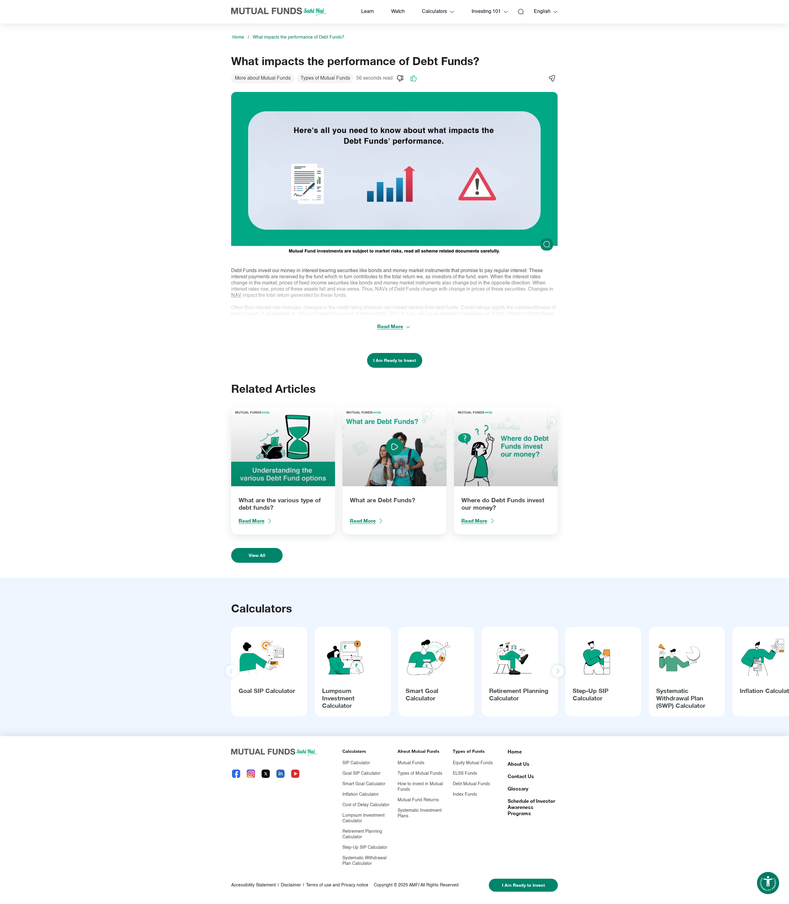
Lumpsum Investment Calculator (338, 698)
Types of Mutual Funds (420, 773)
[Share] (552, 78)
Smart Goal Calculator (422, 694)
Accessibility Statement (253, 885)
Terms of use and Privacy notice (337, 885)
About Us (518, 764)
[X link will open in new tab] (266, 774)
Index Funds (465, 794)
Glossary (518, 788)
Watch (398, 11)
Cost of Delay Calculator (366, 805)
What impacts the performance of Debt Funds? (298, 37)
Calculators (434, 11)
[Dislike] (400, 78)
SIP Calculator (356, 763)
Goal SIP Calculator (267, 690)
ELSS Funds (465, 773)
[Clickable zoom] (547, 244)
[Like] (413, 78)
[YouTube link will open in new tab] (295, 774)
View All (257, 555)
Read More (390, 326)
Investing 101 (486, 11)
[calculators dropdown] (451, 11)
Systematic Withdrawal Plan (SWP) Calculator (680, 698)
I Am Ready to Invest (394, 360)
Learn (367, 11)
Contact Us (521, 776)
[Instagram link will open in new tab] (251, 774)
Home (238, 37)
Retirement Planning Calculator (518, 694)
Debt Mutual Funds (471, 784)
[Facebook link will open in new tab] (236, 774)
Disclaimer (291, 885)
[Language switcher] (555, 11)
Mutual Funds (411, 763)
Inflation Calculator (360, 794)
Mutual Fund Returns (418, 800)
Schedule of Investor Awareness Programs (531, 807)
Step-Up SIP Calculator (590, 694)
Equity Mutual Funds (473, 763)
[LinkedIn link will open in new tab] (280, 774)
